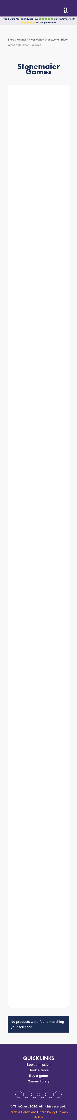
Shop (11, 39)
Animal (21, 39)
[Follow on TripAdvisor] (58, 1094)
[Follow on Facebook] (18, 1094)
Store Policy (46, 1112)
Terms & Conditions (22, 1112)
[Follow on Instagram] (34, 1094)
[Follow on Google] (42, 1094)
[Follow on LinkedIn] (50, 1094)
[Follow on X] (26, 1094)
